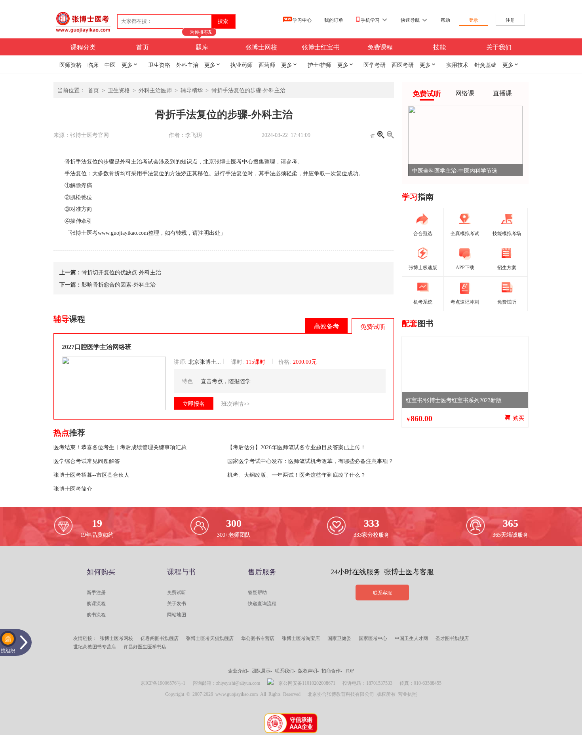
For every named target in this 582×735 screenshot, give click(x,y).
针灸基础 (485, 64)
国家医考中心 (373, 638)
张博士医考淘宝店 (301, 638)
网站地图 (176, 614)
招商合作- (331, 670)
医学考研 (374, 64)
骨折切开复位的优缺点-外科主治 (121, 272)
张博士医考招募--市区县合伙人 (91, 474)
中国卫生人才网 (411, 638)
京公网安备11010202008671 (306, 682)
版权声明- (308, 670)
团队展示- (261, 670)
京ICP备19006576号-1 (163, 682)
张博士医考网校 (116, 638)
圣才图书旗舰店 (452, 638)
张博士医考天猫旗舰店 (210, 638)
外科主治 (187, 64)
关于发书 (176, 603)
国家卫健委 (339, 638)
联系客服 (382, 592)
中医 (110, 64)
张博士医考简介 (72, 488)
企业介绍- (238, 670)
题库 (202, 47)
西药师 (267, 64)
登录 (473, 19)
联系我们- (285, 670)
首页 (142, 47)
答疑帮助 (257, 592)
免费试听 (176, 592)
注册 (510, 19)
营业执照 (407, 693)
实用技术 (457, 64)
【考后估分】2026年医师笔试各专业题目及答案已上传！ (296, 447)
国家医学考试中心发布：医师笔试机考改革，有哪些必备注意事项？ (310, 460)
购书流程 (96, 614)
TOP (349, 670)
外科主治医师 (155, 90)
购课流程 (96, 603)
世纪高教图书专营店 (94, 646)
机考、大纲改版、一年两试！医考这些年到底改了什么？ (296, 474)
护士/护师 (319, 64)
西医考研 (403, 64)
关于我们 (499, 47)
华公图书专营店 (257, 638)
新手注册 (96, 592)
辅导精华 (192, 90)
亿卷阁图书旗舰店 (160, 638)
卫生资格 (159, 64)
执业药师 (241, 64)
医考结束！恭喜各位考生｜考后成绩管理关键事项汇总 (119, 447)
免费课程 (380, 47)
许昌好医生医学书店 (145, 646)
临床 (93, 64)
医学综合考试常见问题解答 (86, 460)
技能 (439, 47)
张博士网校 (261, 47)
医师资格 (70, 64)
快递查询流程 (262, 603)
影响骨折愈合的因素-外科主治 (119, 284)
